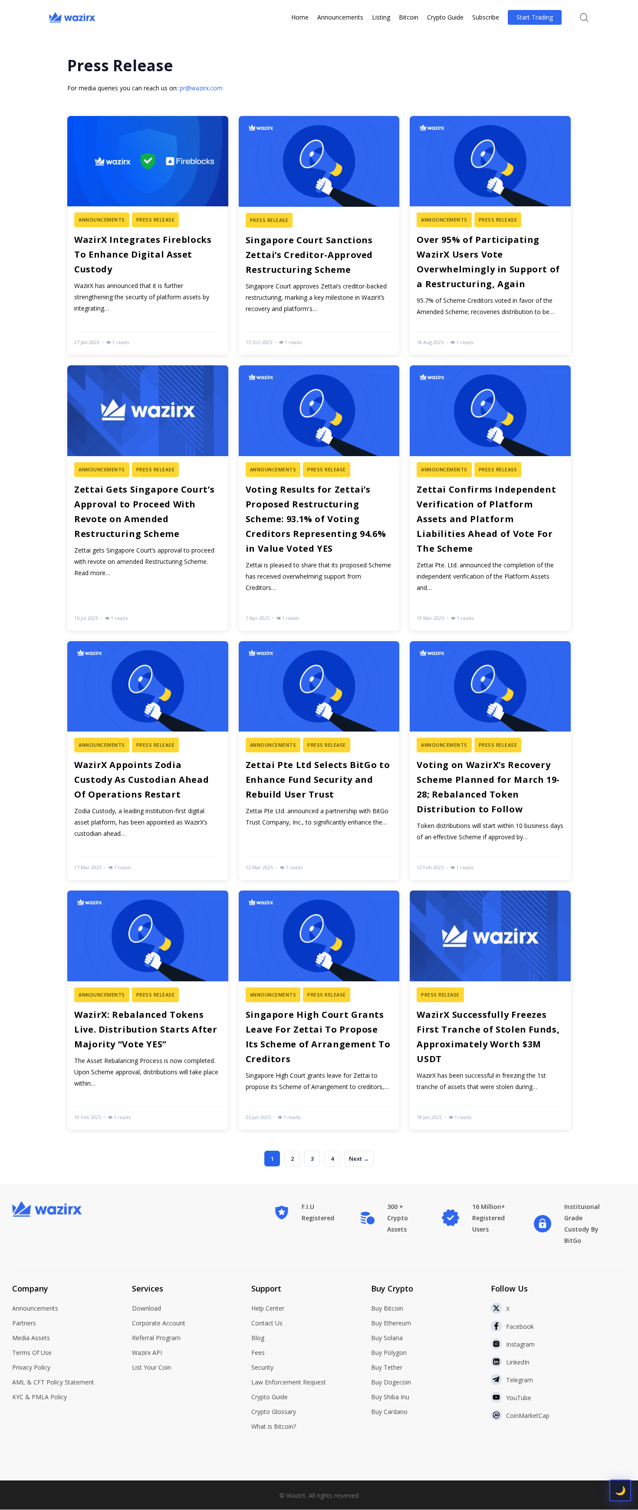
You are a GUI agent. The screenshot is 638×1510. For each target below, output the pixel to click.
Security (262, 1367)
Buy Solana (387, 1338)
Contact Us (267, 1323)
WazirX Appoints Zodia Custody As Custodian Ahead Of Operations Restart (141, 779)
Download (146, 1308)
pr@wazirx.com (201, 88)
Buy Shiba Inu (390, 1397)
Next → (359, 1158)
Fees (258, 1352)
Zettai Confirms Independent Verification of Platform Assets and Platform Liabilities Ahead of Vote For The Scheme (486, 518)
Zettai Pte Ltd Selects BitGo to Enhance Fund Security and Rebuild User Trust (318, 779)
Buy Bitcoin (387, 1308)
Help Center (267, 1308)
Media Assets (31, 1338)
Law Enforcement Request (288, 1382)
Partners (24, 1323)
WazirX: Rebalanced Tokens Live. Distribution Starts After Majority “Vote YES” (145, 1029)
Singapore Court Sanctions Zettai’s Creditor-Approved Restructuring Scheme (309, 254)
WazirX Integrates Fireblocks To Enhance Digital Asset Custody (143, 254)
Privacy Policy (31, 1367)
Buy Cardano (389, 1411)
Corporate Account (158, 1323)
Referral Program (156, 1338)
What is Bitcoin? (273, 1426)
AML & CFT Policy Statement (53, 1382)
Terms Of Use (32, 1352)
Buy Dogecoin (391, 1382)
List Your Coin (151, 1367)
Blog (257, 1338)
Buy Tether (386, 1367)
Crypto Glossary (273, 1411)
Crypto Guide (269, 1397)
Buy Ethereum (391, 1323)
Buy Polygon (389, 1352)
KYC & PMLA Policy (39, 1397)
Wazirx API (147, 1352)
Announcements (35, 1308)
